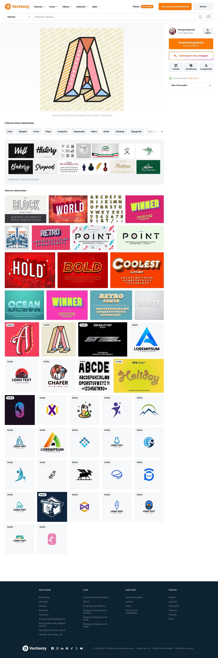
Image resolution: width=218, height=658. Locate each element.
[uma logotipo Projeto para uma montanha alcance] (20, 507)
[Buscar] (200, 17)
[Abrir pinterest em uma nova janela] (67, 648)
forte (36, 131)
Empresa (43, 610)
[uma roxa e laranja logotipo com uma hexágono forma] (84, 507)
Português (174, 605)
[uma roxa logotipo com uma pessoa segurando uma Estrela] (117, 410)
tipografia (136, 131)
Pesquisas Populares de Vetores (95, 611)
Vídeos (65, 6)
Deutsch (173, 610)
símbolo (120, 131)
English (172, 597)
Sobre (128, 605)
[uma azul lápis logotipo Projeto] (117, 507)
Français (173, 614)
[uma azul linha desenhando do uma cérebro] (117, 475)
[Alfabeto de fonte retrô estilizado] (51, 237)
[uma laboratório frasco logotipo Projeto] (117, 442)
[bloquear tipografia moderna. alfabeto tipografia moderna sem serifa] (25, 209)
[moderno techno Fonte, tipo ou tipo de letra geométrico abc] (140, 237)
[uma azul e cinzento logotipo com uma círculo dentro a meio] (84, 442)
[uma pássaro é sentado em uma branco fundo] (52, 475)
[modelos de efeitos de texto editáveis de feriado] (139, 376)
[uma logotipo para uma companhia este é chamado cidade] (20, 442)
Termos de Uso (143, 648)
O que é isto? (193, 78)
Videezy (43, 605)
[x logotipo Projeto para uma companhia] (52, 410)
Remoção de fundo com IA (52, 630)
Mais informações (179, 85)
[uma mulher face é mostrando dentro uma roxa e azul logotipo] (20, 410)
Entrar (203, 6)
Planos (136, 6)
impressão (79, 131)
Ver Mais (148, 167)
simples (23, 131)
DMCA (86, 601)
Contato (129, 601)
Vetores (38, 6)
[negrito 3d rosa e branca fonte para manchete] (68, 209)
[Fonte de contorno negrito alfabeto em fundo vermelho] (83, 270)
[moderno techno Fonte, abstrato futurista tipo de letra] (93, 237)
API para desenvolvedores (52, 618)
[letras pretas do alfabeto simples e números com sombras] (94, 376)
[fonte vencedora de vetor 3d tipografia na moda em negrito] (144, 209)
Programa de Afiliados (94, 605)
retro (94, 131)
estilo (106, 131)
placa (48, 131)
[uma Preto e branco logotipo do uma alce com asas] (84, 475)
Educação (44, 614)
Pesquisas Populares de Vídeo (95, 625)
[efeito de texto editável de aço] (102, 339)
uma (9, 131)
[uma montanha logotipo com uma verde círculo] (149, 410)
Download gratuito (191, 44)
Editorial (80, 6)
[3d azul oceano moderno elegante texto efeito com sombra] (24, 305)
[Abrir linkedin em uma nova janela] (62, 648)
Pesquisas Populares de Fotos (95, 618)
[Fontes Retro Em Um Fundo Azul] (111, 305)
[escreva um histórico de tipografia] (22, 339)
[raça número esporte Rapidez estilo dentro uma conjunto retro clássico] (17, 237)
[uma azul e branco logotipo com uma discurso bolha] (149, 475)
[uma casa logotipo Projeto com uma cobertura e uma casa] (20, 539)
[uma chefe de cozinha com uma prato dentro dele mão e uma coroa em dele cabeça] (58, 376)
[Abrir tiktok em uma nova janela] (72, 648)
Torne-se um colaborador (131, 611)
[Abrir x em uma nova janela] (76, 648)
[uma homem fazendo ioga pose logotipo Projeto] (20, 475)
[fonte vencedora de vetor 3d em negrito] (67, 305)
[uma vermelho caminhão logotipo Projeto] (22, 376)
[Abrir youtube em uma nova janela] (81, 648)
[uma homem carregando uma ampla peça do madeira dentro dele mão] (52, 507)
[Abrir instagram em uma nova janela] (57, 648)
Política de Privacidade (162, 648)
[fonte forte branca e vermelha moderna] (30, 270)
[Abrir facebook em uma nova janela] (52, 648)
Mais (94, 6)
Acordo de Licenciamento (95, 597)
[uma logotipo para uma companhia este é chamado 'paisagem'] (149, 507)
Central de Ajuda (133, 597)
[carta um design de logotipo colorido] (147, 339)
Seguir (208, 33)
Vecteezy (43, 601)
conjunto (62, 131)
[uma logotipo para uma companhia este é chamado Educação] (149, 442)
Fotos (52, 6)
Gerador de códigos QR (50, 634)
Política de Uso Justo (184, 648)
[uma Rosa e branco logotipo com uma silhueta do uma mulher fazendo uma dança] (52, 539)
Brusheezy (44, 597)
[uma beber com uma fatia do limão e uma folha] (84, 410)
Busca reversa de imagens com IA (52, 624)
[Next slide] (159, 131)
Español (173, 601)
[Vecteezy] (17, 7)
